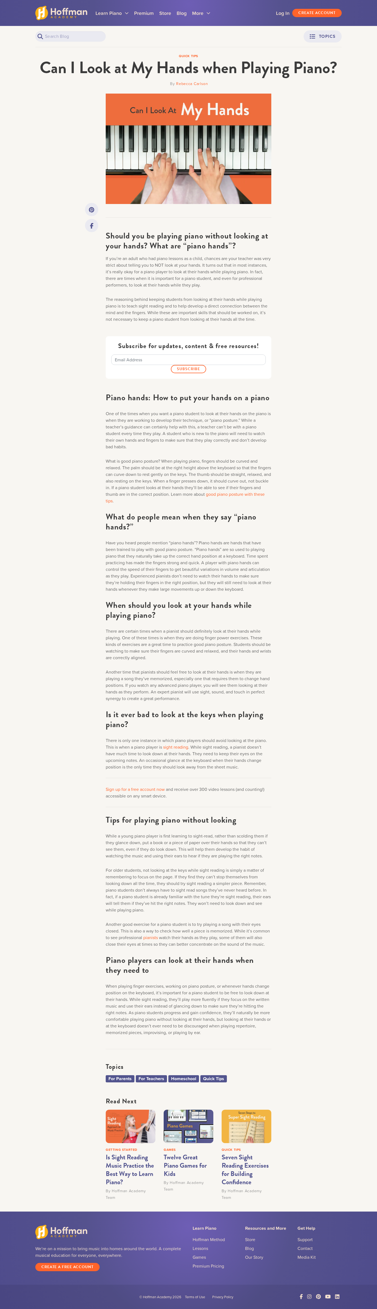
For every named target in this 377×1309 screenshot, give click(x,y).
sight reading (175, 747)
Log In (283, 13)
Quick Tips (213, 1078)
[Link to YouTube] (328, 1296)
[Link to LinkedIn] (337, 1296)
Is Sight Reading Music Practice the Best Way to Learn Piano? (130, 1169)
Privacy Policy (222, 1296)
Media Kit (307, 1257)
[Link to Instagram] (309, 1296)
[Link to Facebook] (91, 225)
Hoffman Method (209, 1239)
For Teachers (151, 1078)
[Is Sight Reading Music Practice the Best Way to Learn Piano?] (130, 1126)
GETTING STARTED (121, 1149)
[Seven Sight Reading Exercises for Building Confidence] (246, 1126)
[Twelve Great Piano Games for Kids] (188, 1126)
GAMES (170, 1149)
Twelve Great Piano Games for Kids (185, 1165)
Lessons (200, 1248)
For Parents (120, 1078)
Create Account (317, 13)
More (201, 14)
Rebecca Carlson (192, 83)
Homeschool (183, 1078)
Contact (305, 1248)
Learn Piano (112, 14)
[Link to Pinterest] (91, 209)
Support (305, 1239)
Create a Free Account (67, 1267)
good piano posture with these (235, 494)
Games (199, 1257)
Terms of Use (195, 1296)
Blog (182, 13)
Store (165, 13)
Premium (144, 13)
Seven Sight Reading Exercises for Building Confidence (245, 1169)
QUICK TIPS (231, 1149)
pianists (150, 937)
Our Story (254, 1257)
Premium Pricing (208, 1266)
